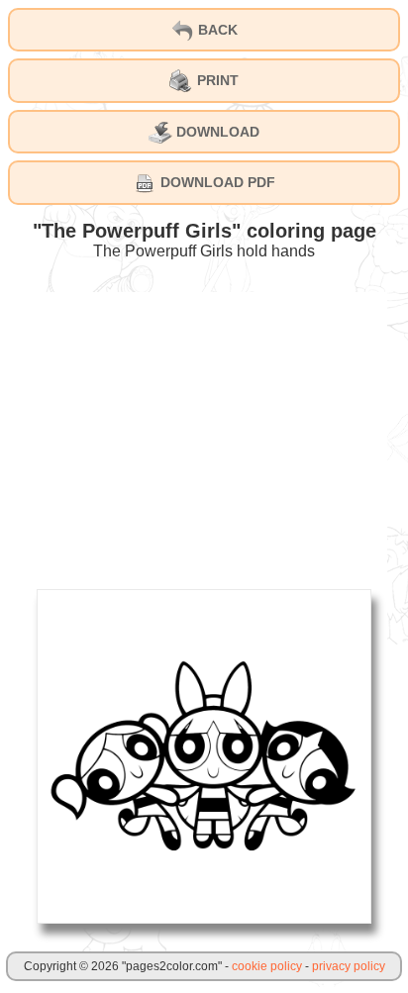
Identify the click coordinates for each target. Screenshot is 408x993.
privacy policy (348, 966)
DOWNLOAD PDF (215, 182)
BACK (216, 30)
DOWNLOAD (215, 132)
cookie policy (267, 966)
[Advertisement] (204, 430)
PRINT (216, 80)
